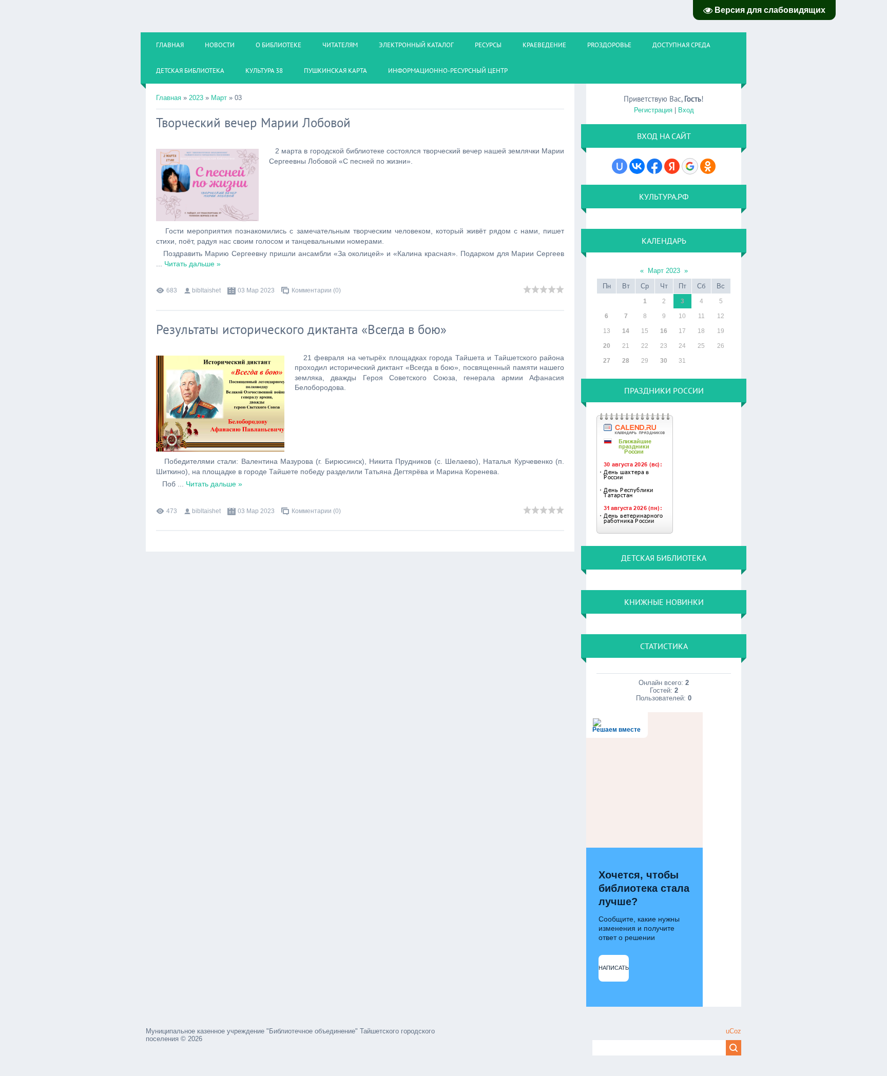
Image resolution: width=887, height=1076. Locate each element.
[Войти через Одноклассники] (708, 166)
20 (606, 345)
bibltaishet (206, 290)
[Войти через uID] (619, 166)
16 (663, 331)
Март (219, 98)
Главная (168, 98)
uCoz (733, 1031)
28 (625, 360)
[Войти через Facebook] (654, 166)
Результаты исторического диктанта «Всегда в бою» (301, 329)
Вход (686, 110)
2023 (196, 98)
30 (663, 360)
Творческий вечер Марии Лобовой (253, 122)
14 (625, 331)
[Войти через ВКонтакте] (637, 166)
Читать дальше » (192, 264)
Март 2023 (664, 271)
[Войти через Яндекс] (672, 166)
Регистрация (653, 110)
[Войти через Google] (690, 166)
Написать (614, 968)
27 (606, 360)
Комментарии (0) (316, 290)
